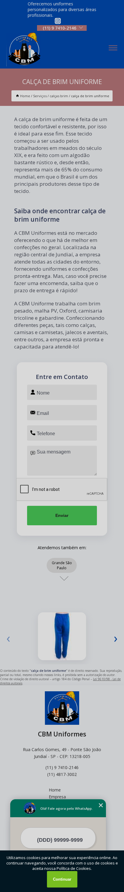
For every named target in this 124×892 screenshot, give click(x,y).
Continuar (62, 879)
